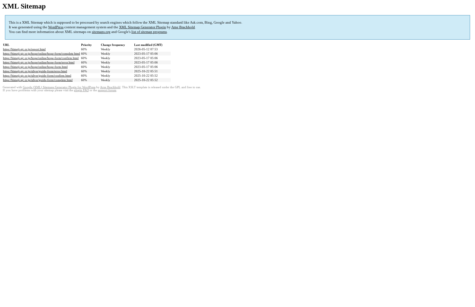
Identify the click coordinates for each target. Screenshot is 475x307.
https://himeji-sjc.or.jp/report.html (24, 49)
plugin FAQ (81, 90)
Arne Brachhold (183, 27)
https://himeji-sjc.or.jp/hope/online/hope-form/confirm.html (41, 58)
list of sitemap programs (149, 32)
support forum (107, 90)
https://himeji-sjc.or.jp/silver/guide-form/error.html (35, 71)
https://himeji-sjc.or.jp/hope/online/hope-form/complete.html (41, 53)
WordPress (55, 27)
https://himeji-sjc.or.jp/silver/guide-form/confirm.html (37, 75)
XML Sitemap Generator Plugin (142, 27)
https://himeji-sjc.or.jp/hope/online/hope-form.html (35, 66)
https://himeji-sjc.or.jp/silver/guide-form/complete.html (38, 80)
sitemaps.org (101, 32)
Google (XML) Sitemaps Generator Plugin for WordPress (59, 87)
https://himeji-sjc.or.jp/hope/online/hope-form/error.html (38, 62)
